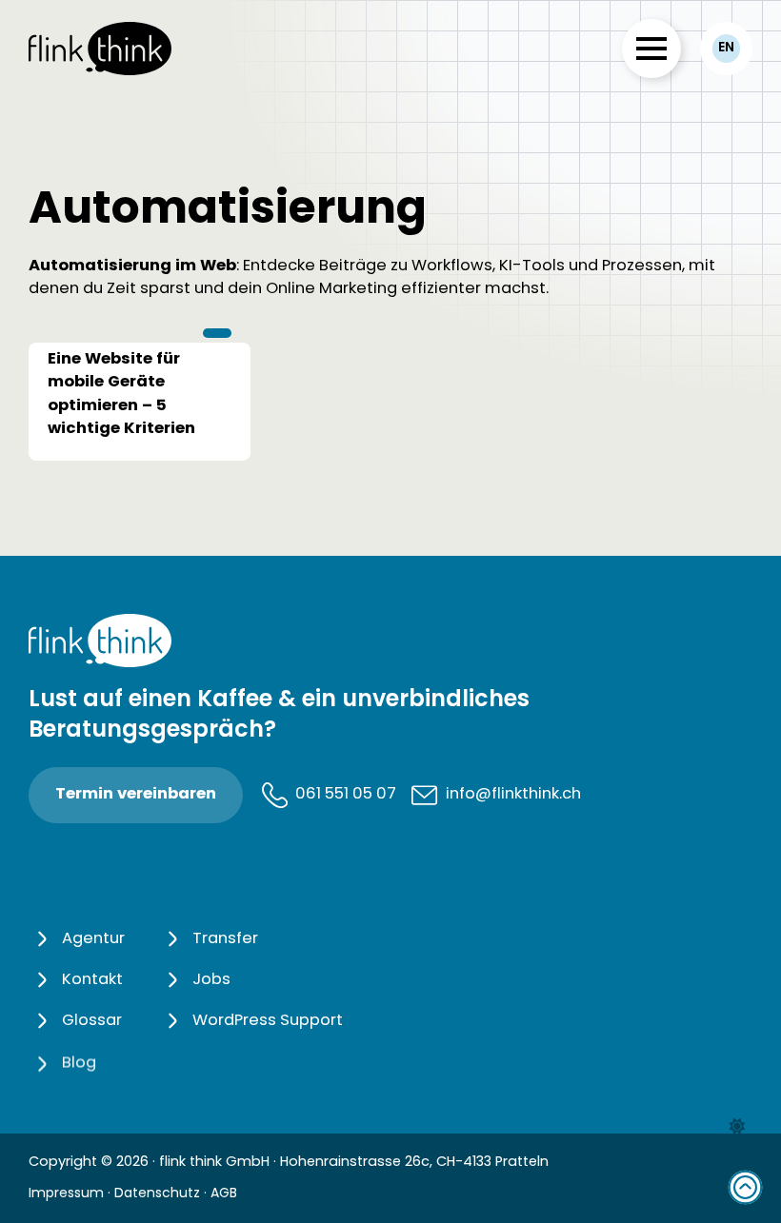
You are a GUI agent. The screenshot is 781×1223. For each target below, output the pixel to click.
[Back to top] (745, 1187)
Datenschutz (157, 1194)
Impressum (66, 1194)
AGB (223, 1194)
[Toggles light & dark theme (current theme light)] (737, 1126)
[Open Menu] (651, 48)
